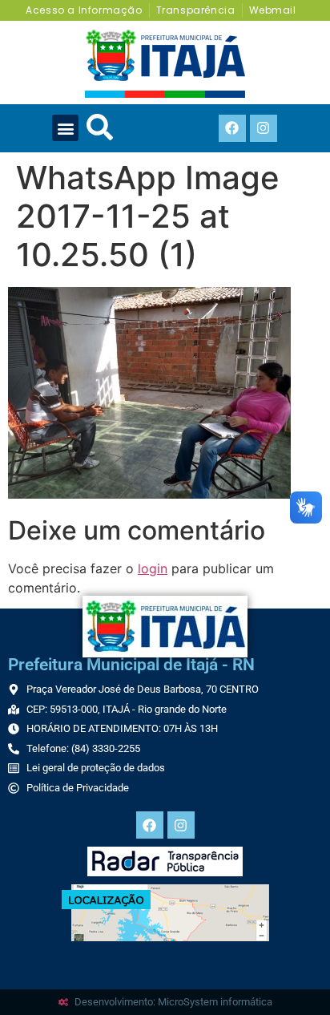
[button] (65, 128)
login (152, 568)
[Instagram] (263, 128)
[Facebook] (232, 128)
